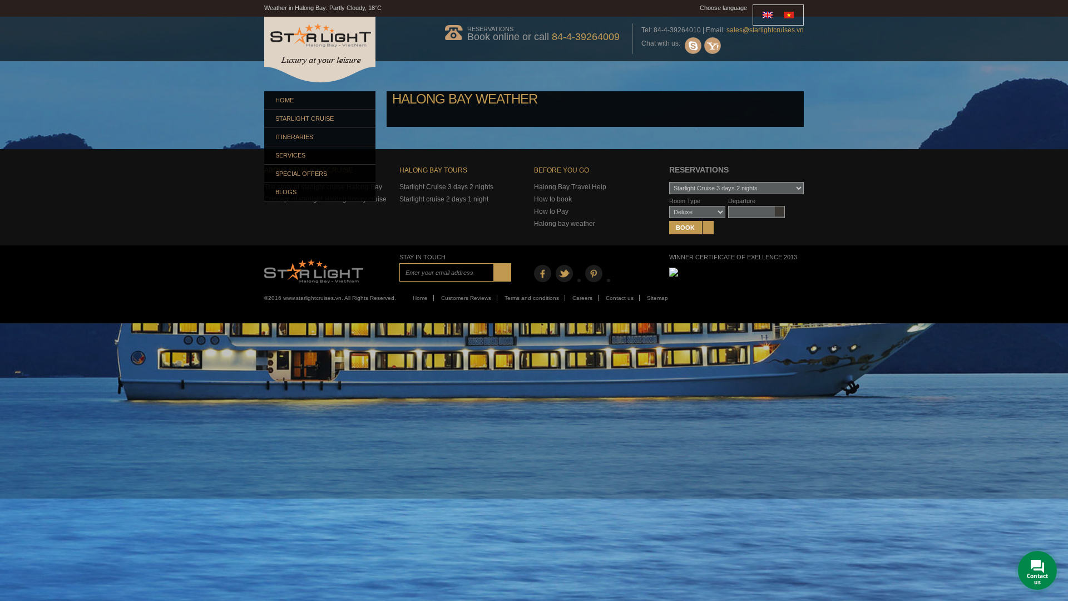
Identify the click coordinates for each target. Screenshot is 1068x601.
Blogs (285, 192)
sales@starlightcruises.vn (765, 30)
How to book (553, 199)
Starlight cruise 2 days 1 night (443, 199)
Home (284, 100)
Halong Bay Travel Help (570, 187)
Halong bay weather (564, 224)
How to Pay (551, 211)
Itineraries (294, 137)
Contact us (620, 298)
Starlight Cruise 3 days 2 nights (446, 187)
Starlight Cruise (304, 118)
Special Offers (301, 173)
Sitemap (657, 298)
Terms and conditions (532, 298)
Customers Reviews (466, 298)
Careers (582, 298)
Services (290, 155)
